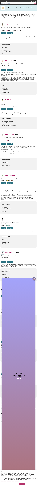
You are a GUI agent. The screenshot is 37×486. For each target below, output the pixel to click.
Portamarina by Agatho (5, 242)
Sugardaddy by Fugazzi (5, 91)
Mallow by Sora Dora (4, 46)
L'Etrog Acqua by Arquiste (5, 204)
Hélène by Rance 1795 (5, 168)
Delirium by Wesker (4, 162)
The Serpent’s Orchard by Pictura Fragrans (8, 125)
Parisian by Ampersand (5, 88)
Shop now (3, 33)
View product (10, 33)
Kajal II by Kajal (4, 207)
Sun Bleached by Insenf (5, 92)
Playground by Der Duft (9, 218)
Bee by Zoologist (4, 47)
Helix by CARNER (4, 240)
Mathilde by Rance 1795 (5, 165)
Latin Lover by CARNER (9, 134)
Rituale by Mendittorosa (5, 166)
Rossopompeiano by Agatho (10, 24)
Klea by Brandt (3, 85)
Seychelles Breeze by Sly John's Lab (7, 53)
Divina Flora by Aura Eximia (5, 163)
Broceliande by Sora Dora (5, 210)
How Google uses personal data (13, 481)
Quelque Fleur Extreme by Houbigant (7, 51)
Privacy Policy (3, 481)
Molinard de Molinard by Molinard (7, 48)
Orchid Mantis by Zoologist (6, 208)
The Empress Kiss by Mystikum (6, 122)
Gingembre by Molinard (5, 89)
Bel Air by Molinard (8, 60)
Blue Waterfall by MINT (5, 239)
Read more (3, 155)
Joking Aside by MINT (5, 50)
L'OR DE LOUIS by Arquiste (10, 99)
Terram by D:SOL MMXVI (5, 161)
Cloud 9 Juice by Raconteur (6, 238)
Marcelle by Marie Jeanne (5, 86)
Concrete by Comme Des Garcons (7, 121)
